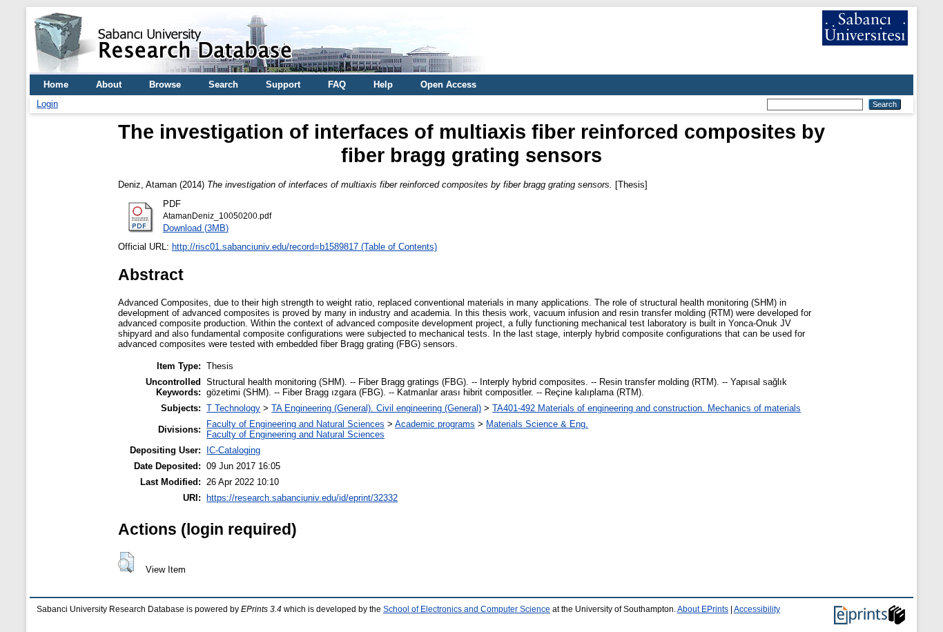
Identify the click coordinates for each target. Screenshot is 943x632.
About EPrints (702, 609)
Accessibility (757, 609)
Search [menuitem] (223, 84)
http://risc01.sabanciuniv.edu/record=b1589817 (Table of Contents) (304, 246)
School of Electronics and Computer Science (466, 609)
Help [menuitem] (383, 84)
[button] (126, 562)
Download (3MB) (196, 228)
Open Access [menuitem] (448, 84)
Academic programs (435, 424)
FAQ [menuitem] (337, 84)
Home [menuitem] (55, 84)
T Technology (233, 408)
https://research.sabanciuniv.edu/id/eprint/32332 (302, 498)
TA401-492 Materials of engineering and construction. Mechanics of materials (646, 408)
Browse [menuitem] (165, 84)
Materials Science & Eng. (537, 424)
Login (47, 104)
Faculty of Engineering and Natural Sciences (295, 424)
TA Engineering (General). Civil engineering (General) (376, 408)
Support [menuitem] (283, 84)
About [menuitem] (108, 84)
